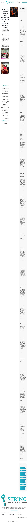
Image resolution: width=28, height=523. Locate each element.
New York (22, 479)
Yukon (21, 470)
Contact (24, 2)
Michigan (22, 477)
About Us (3, 514)
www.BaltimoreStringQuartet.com (22, 517)
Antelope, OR (22, 484)
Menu (3, 2)
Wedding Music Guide (11, 515)
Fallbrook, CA (22, 486)
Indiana (21, 468)
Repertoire (3, 515)
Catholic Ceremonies (11, 514)
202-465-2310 (20, 514)
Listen (19, 2)
